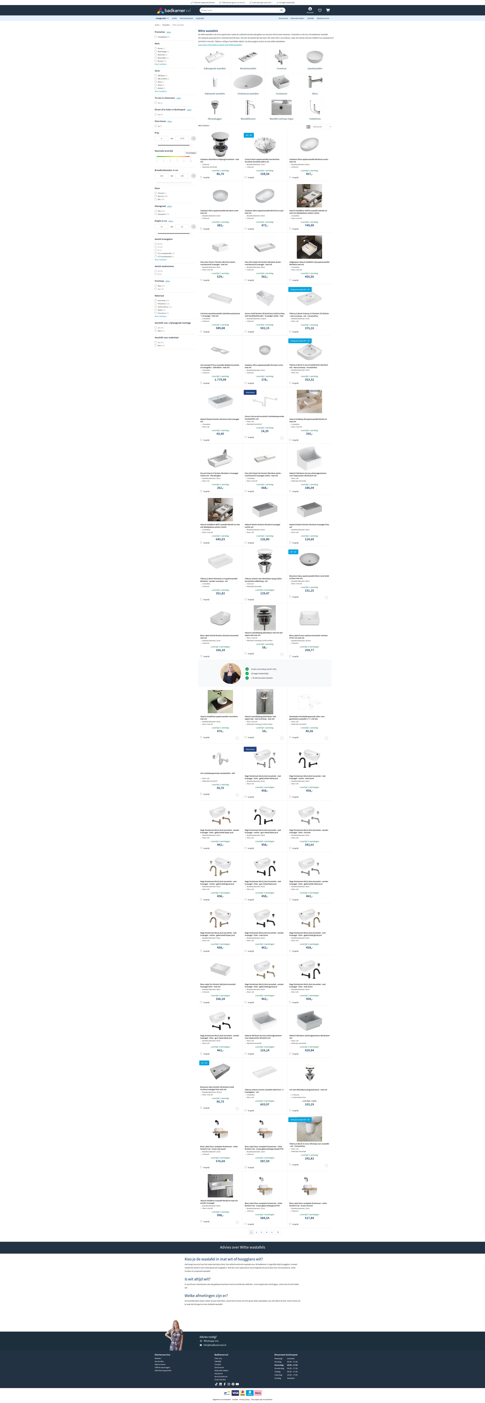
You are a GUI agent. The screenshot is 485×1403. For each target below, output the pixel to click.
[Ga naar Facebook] (225, 1384)
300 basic (162, 75)
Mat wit (163, 196)
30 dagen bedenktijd (287, 2)
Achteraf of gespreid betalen (204, 2)
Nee (161, 286)
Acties (174, 18)
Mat (161, 211)
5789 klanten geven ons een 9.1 (233, 2)
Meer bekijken (161, 64)
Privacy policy (244, 1399)
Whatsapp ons (211, 1340)
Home (157, 25)
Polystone (163, 303)
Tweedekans (164, 37)
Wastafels (166, 25)
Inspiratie (200, 18)
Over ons (218, 1358)
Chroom (162, 193)
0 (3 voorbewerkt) (166, 256)
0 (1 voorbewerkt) (166, 253)
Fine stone (163, 313)
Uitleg (168, 32)
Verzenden (159, 1361)
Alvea (161, 85)
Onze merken (220, 1379)
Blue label (163, 58)
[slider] (156, 145)
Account (310, 12)
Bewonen (162, 54)
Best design (163, 51)
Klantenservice (323, 18)
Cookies (235, 1399)
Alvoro (161, 48)
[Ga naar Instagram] (229, 1384)
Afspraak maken (297, 18)
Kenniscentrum (186, 18)
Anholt (161, 88)
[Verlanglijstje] (320, 11)
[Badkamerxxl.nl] (174, 10)
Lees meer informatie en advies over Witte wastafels (220, 44)
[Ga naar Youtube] (237, 1384)
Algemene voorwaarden (222, 1399)
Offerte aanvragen (162, 1367)
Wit (161, 199)
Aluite (161, 310)
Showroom (283, 18)
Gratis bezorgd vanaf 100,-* (262, 2)
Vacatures (218, 1373)
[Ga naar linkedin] (220, 1384)
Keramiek (163, 300)
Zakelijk (310, 18)
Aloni (161, 82)
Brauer (162, 61)
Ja (160, 103)
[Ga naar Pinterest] (233, 1384)
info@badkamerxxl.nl (214, 1345)
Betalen (158, 1358)
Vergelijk (206, 177)
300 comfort (163, 78)
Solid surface (165, 307)
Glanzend (163, 214)
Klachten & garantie (163, 1370)
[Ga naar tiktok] (216, 1384)
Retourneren (160, 1364)
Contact (217, 1364)
